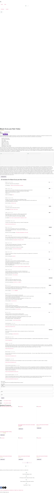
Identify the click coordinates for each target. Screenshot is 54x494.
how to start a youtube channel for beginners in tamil (17, 217)
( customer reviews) (7, 400)
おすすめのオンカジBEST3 (17, 282)
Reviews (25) (3, 176)
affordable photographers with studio (22, 232)
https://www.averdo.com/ (9, 348)
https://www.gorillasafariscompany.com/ (11, 371)
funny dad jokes (15, 274)
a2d (13, 194)
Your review (3, 386)
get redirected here (15, 333)
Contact (7, 9)
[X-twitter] (5, 488)
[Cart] (1, 12)
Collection (2, 9)
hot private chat (13, 300)
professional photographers (17, 248)
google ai (13, 256)
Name (2, 391)
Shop (5, 4)
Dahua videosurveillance (17, 320)
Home (2, 4)
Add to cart (5, 134)
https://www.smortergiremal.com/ (10, 355)
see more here (18, 309)
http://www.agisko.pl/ (8, 340)
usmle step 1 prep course (14, 209)
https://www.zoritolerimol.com (10, 326)
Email (2, 394)
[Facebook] (1, 488)
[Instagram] (3, 488)
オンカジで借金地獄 (15, 290)
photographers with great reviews (18, 239)
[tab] (3, 177)
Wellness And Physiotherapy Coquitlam (17, 185)
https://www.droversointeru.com (10, 224)
